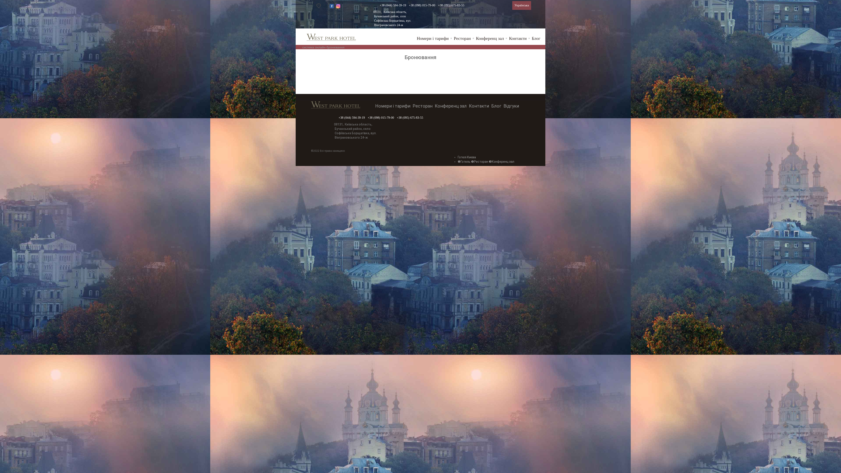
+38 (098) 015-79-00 (422, 5)
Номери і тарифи (433, 38)
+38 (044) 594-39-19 (393, 5)
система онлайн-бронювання (323, 47)
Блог (536, 38)
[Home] (333, 36)
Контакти (518, 38)
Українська (521, 5)
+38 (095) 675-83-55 (451, 5)
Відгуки (511, 106)
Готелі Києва (467, 157)
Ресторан (462, 38)
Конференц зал (490, 38)
